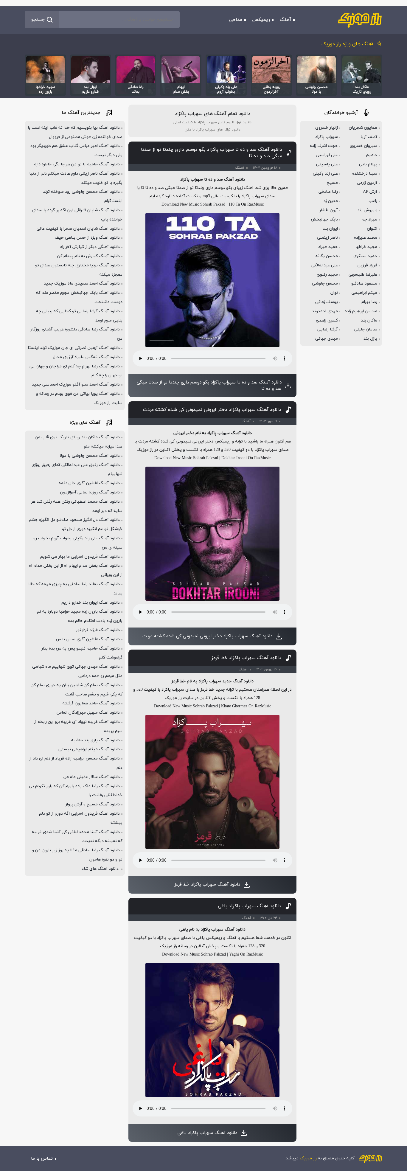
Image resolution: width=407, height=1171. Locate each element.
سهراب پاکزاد (326, 137)
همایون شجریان (363, 128)
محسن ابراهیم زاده (361, 311)
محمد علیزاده (365, 237)
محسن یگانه (327, 256)
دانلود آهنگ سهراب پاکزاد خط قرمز (246, 658)
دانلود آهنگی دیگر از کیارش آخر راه (90, 247)
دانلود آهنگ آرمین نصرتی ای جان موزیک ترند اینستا (74, 348)
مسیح (332, 183)
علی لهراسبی (327, 155)
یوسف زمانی (326, 302)
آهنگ (285, 19)
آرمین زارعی (367, 183)
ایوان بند (330, 229)
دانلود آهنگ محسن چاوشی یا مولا (90, 456)
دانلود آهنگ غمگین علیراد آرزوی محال (86, 357)
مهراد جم (369, 219)
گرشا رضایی (327, 329)
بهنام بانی (368, 164)
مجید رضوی (327, 274)
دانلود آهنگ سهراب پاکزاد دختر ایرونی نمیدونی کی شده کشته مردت (212, 409)
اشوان (372, 229)
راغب (373, 201)
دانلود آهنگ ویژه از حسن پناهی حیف (87, 237)
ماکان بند (369, 320)
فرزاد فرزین (367, 265)
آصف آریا (369, 137)
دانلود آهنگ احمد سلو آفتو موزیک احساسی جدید (76, 384)
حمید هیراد (328, 247)
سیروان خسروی (363, 146)
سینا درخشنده (364, 173)
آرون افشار (328, 210)
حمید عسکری (365, 256)
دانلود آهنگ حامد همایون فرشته (91, 703)
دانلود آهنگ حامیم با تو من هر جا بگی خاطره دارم (77, 164)
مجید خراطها (366, 247)
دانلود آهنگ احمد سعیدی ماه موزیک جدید (82, 283)
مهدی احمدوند (325, 311)
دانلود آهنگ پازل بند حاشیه (95, 740)
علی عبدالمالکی (324, 265)
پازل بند (370, 338)
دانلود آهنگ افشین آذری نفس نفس (88, 639)
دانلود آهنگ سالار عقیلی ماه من (91, 777)
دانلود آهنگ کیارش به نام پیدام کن (88, 256)
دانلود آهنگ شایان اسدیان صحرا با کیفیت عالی (78, 229)
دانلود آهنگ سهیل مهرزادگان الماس (88, 712)
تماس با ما (42, 1158)
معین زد (331, 201)
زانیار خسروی (326, 128)
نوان (334, 293)
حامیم (371, 155)
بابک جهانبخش (324, 219)
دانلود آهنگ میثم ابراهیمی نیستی (89, 749)
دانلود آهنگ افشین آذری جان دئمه (89, 483)
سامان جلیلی (365, 329)
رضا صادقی (328, 192)
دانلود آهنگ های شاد (101, 869)
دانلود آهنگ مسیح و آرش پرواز (93, 804)
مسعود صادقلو (364, 283)
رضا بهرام (369, 302)
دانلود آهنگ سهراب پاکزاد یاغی (249, 906)
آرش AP (370, 192)
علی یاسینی (327, 164)
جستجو (38, 19)
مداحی (235, 19)
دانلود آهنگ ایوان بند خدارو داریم (90, 602)
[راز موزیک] (360, 20)
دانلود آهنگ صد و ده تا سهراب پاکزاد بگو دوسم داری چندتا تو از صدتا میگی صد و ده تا (211, 152)
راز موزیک (308, 1158)
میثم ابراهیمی (364, 293)
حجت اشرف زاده (324, 146)
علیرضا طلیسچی (363, 274)
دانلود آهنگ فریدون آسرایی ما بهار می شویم (80, 557)
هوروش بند (367, 210)
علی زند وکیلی (325, 173)
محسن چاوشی (325, 283)
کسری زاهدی (327, 320)
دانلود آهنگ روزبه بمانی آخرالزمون (90, 492)
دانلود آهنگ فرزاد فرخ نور (98, 630)
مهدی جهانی (326, 338)
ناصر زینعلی (327, 237)
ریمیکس (261, 19)
